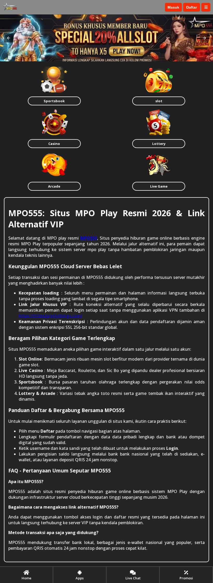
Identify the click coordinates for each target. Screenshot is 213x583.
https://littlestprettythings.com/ (50, 316)
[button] (8, 38)
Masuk (173, 7)
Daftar (191, 7)
